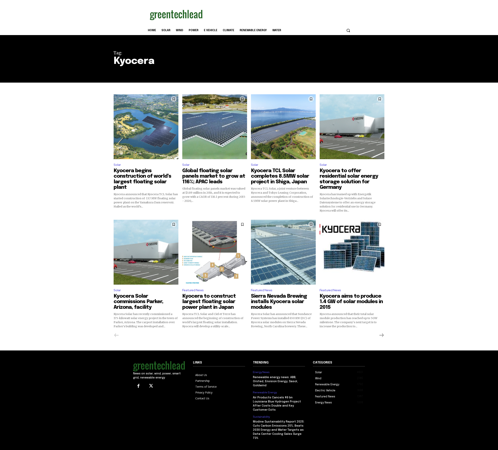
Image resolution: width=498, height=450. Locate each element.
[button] (348, 30)
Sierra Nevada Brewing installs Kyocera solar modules (279, 302)
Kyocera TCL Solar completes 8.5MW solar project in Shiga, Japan (280, 176)
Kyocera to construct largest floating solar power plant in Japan (209, 302)
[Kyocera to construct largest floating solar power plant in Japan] (214, 252)
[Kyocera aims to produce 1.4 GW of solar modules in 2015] (352, 252)
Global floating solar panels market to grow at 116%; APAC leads (213, 176)
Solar (117, 165)
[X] (151, 386)
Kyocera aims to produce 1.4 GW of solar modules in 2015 (351, 302)
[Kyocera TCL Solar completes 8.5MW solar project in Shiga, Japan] (283, 126)
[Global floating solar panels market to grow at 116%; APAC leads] (214, 126)
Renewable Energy (265, 392)
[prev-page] (117, 335)
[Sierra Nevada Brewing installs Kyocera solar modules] (283, 252)
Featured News (193, 290)
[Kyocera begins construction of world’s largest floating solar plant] (146, 126)
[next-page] (381, 335)
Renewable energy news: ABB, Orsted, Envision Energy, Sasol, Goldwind (275, 381)
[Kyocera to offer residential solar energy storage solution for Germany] (352, 126)
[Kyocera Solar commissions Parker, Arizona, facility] (146, 252)
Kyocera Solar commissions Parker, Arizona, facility (138, 302)
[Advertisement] (278, 14)
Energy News (261, 372)
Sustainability (261, 416)
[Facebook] (138, 386)
